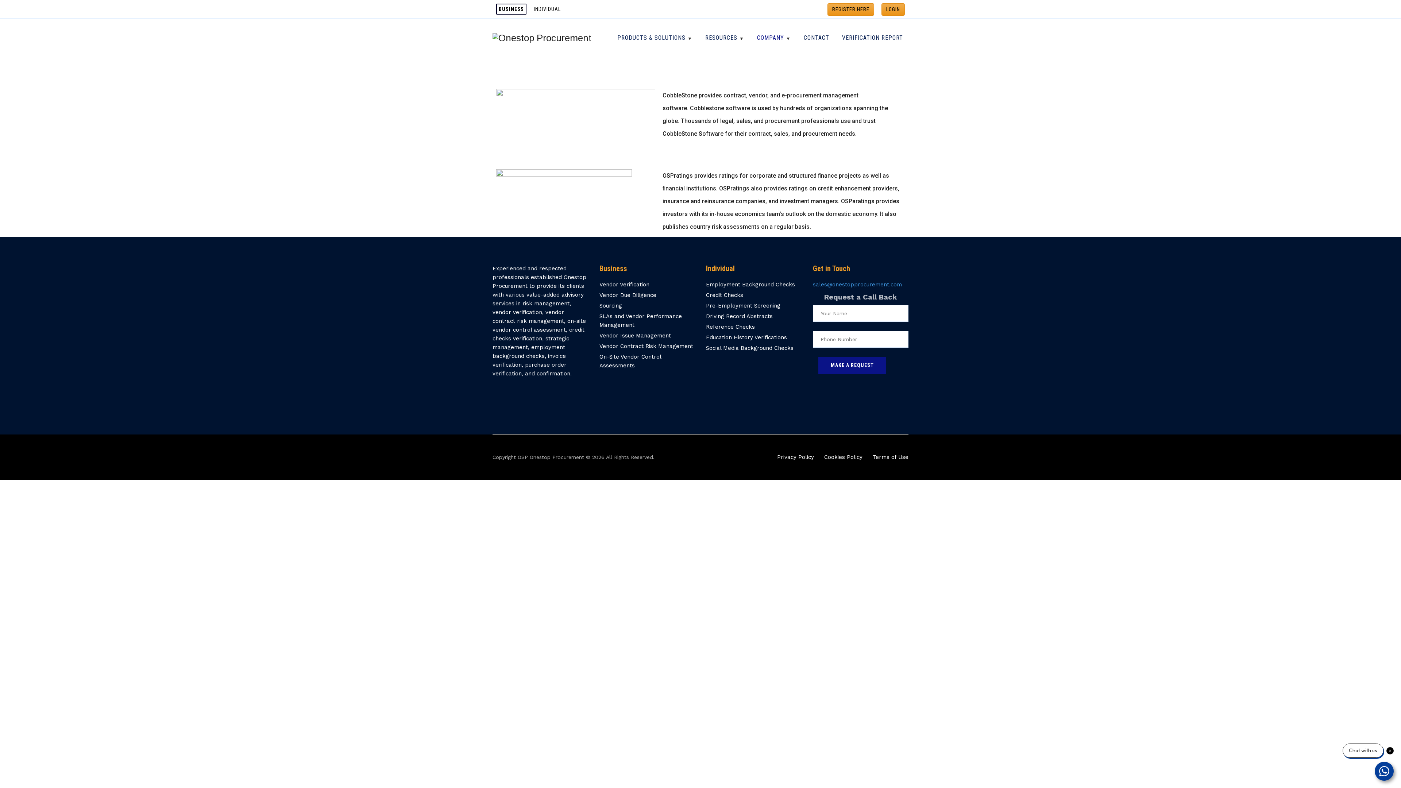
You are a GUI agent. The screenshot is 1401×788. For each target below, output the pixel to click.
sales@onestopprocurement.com (857, 284)
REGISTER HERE (850, 9)
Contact (816, 37)
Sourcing (610, 305)
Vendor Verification (624, 284)
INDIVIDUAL (547, 9)
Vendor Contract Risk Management (646, 346)
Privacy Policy (795, 457)
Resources (721, 37)
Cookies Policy (843, 457)
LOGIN (893, 9)
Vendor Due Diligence (627, 295)
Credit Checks (724, 295)
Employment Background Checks (750, 284)
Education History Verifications (746, 337)
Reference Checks (730, 327)
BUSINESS (511, 9)
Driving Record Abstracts (739, 316)
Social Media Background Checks (750, 348)
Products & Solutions (651, 37)
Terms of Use (890, 457)
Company (770, 37)
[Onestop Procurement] (542, 38)
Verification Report (872, 37)
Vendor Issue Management (635, 335)
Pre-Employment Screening (743, 305)
